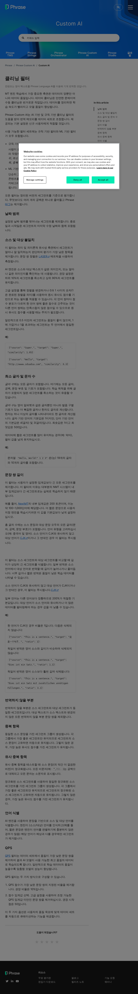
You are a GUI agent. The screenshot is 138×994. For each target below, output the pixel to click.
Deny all (78, 180)
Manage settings (34, 180)
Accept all (103, 180)
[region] (69, 166)
